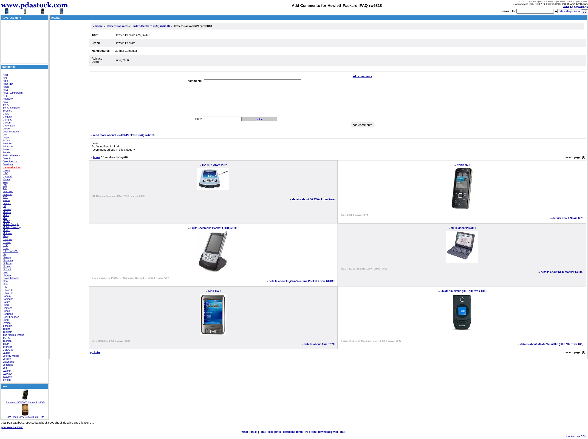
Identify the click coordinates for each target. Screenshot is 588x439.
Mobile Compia (11, 224)
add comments (362, 76)
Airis (5, 77)
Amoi (5, 80)
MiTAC (6, 221)
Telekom (7, 331)
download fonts (293, 431)
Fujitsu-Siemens (12, 155)
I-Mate (6, 179)
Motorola (7, 233)
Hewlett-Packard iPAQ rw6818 (150, 26)
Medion (7, 212)
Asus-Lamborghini (13, 92)
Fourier (7, 152)
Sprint (6, 319)
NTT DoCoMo (10, 251)
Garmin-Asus (10, 161)
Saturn (6, 302)
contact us (573, 436)
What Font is (249, 431)
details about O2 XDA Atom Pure (313, 199)
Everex (7, 149)
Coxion (7, 122)
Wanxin (7, 370)
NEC (5, 245)
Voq (5, 367)
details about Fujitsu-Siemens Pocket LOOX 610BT (302, 281)
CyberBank (9, 125)
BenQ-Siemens (11, 107)
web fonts (339, 431)
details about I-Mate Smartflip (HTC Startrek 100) (551, 344)
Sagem (7, 296)
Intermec (8, 191)
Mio (5, 218)
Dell (5, 134)
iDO (5, 188)
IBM (5, 185)
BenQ (6, 104)
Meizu (6, 215)
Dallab (6, 128)
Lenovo (7, 203)
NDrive (7, 242)
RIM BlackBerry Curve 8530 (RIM (25, 417)
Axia (5, 101)
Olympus (8, 260)
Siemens (7, 308)
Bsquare (7, 110)
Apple (6, 86)
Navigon (7, 239)
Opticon (7, 263)
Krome (6, 200)
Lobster (7, 209)
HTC (5, 173)
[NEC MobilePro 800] (462, 262)
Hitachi (6, 170)
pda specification (12, 427)
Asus (5, 89)
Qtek (5, 284)
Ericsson (8, 146)
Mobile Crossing (12, 227)
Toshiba (7, 340)
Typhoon (7, 346)
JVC (5, 197)
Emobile (7, 143)
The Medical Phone (13, 334)
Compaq (7, 119)
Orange (7, 266)
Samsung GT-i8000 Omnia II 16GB (25, 402)
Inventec (7, 194)
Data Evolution (11, 131)
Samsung (8, 299)
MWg (5, 236)
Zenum (7, 379)
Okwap (7, 257)
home (99, 26)
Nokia (6, 248)
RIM (5, 287)
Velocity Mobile (11, 355)
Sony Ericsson (11, 317)
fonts (263, 431)
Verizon (7, 358)
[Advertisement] (25, 31)
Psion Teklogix (11, 278)
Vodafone (8, 364)
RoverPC (8, 290)
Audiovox (8, 98)
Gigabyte (8, 164)
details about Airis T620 (319, 344)
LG (4, 206)
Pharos (7, 275)
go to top (95, 352)
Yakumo (7, 376)
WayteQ (7, 373)
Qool (5, 281)
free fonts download (318, 431)
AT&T (6, 95)
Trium (6, 343)
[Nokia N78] (462, 208)
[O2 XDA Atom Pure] (213, 189)
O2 (4, 254)
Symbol (7, 322)
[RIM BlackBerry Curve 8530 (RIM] (25, 414)
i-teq (5, 182)
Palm (5, 272)
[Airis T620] (213, 334)
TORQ (6, 337)
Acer (5, 74)
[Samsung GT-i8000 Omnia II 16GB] (25, 400)
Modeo (6, 230)
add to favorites (575, 7)
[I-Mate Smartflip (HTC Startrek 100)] (462, 334)
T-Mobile (7, 325)
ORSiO (7, 269)
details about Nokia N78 (567, 218)
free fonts (274, 431)
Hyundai (7, 176)
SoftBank (8, 314)
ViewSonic (8, 361)
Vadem (6, 352)
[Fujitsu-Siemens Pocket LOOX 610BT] (213, 271)
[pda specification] (34, 12)
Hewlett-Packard (12, 167)
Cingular (7, 116)
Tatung (6, 328)
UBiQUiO (8, 349)
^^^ (583, 436)
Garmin (7, 158)
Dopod (6, 137)
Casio (6, 113)
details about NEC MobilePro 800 (562, 272)
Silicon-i (7, 311)
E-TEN (6, 140)
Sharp (6, 305)
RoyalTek (8, 293)
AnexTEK (8, 83)
